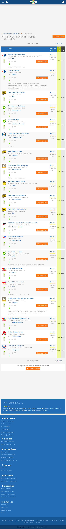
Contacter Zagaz (6, 510)
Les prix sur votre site (7, 491)
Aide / (4, 504)
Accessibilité (53, 520)
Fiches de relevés (6, 488)
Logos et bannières (29, 520)
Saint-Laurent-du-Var (17, 322)
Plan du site (4, 507)
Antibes (14, 74)
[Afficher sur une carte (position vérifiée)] (9, 64)
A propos (11, 520)
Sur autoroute (5, 429)
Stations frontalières (7, 424)
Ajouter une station (34, 368)
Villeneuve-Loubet (17, 227)
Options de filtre (59, 36)
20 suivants (58, 43)
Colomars (14, 155)
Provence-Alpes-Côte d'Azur (11, 33)
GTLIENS (7, 406)
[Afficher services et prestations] (9, 61)
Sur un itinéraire (5, 426)
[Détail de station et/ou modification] (12, 61)
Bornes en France (7, 435)
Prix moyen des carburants (9, 478)
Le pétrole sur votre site (8, 494)
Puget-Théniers (16, 240)
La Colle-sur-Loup (17, 137)
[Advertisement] (33, 19)
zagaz (52, 54)
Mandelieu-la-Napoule (18, 124)
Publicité (3, 513)
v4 (22, 527)
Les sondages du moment (9, 460)
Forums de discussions (8, 454)
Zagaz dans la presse (42, 520)
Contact (38, 522)
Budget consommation (8, 444)
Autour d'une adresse (7, 432)
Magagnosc (15, 350)
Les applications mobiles (8, 497)
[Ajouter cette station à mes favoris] (14, 61)
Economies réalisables (7, 441)
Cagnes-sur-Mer (16, 110)
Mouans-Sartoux (16, 336)
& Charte (19, 520)
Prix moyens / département (9, 481)
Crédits (32, 522)
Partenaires (4, 468)
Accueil (4, 520)
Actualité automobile (7, 457)
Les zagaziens (5, 452)
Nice (13, 58)
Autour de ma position (7, 421)
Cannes (14, 185)
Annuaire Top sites (6, 470)
